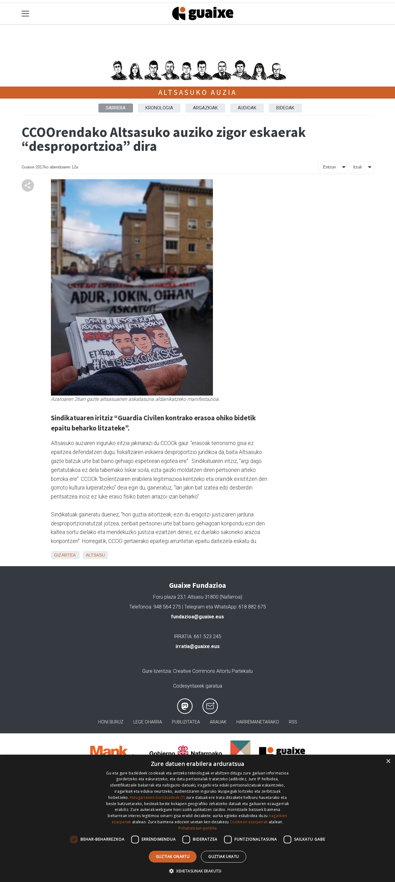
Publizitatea (186, 722)
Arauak (218, 722)
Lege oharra (147, 722)
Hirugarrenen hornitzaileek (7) (157, 797)
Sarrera (116, 108)
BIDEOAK (285, 108)
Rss (293, 722)
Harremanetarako (257, 722)
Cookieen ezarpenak (249, 822)
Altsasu (95, 555)
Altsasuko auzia (197, 92)
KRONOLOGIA (159, 108)
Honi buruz (110, 722)
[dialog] (197, 818)
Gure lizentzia (156, 671)
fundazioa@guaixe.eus (197, 617)
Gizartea (64, 555)
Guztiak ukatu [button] (223, 856)
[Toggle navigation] (25, 13)
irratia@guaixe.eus (198, 646)
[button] (197, 871)
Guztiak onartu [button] (173, 856)
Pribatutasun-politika (197, 828)
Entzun (329, 167)
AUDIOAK (247, 108)
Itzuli (357, 167)
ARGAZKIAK (205, 108)
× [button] (388, 761)
